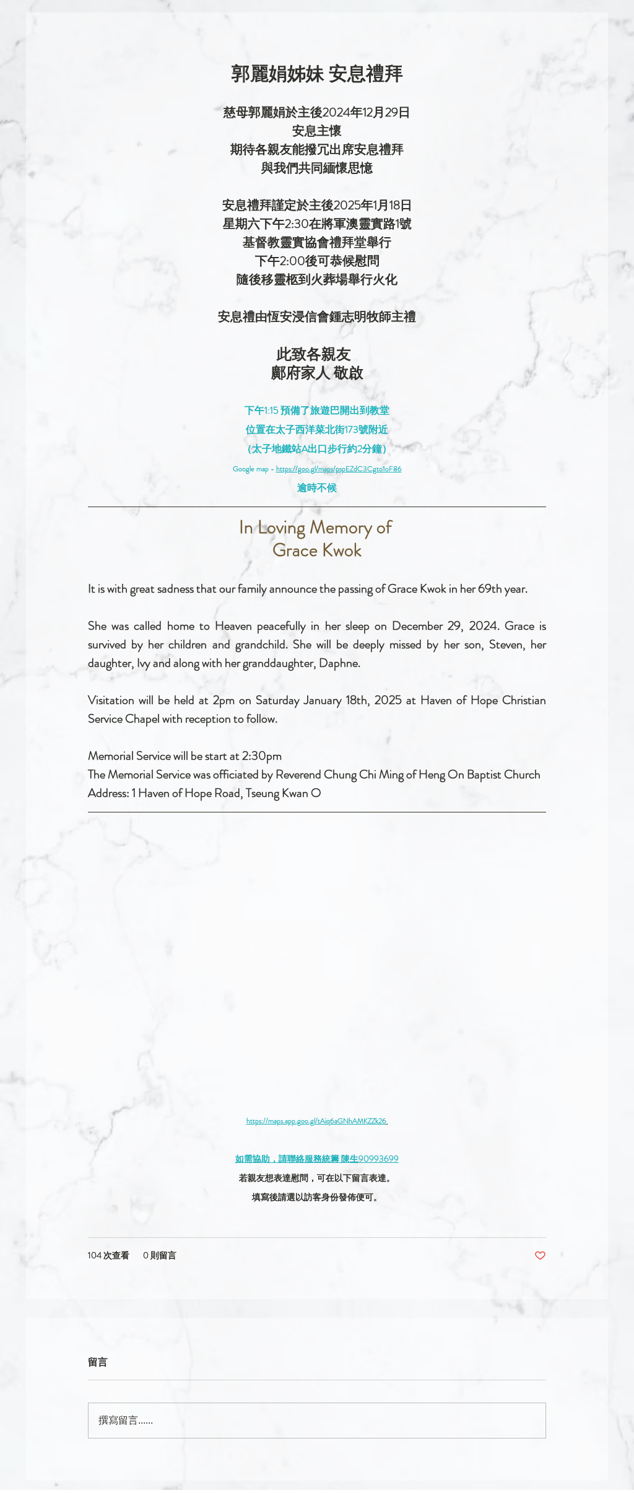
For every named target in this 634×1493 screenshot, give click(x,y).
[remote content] (317, 969)
